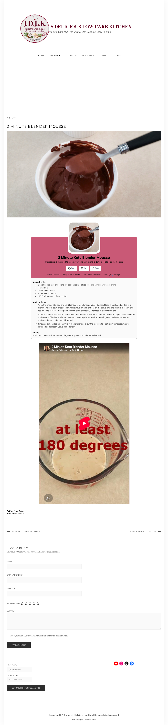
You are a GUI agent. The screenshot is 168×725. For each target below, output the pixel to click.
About (105, 55)
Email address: (14, 675)
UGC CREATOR (89, 55)
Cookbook (71, 55)
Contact (118, 55)
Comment (11, 611)
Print (73, 268)
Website (11, 588)
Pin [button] (84, 268)
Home (41, 55)
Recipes (54, 55)
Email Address (14, 575)
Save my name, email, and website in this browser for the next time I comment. (39, 636)
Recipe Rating (13, 603)
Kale (74, 719)
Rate (96, 268)
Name (10, 561)
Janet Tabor (19, 511)
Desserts (21, 513)
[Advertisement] (84, 86)
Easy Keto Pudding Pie (143, 531)
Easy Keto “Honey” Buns (26, 531)
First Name (12, 665)
